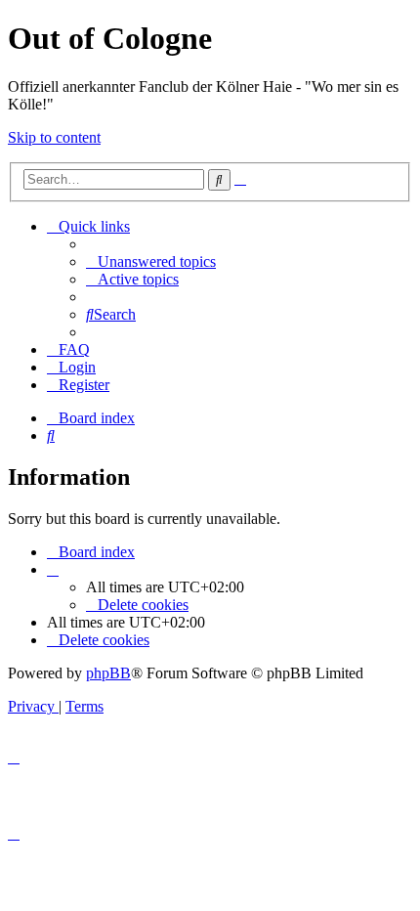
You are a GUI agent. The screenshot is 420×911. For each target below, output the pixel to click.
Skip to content (54, 137)
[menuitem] (151, 261)
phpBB (108, 673)
